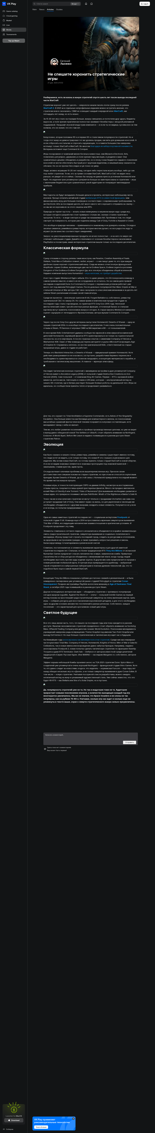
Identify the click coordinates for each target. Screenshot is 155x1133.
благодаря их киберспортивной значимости (111, 146)
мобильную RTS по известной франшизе (105, 198)
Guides (59, 9)
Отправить (129, 742)
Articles (50, 9)
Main (34, 9)
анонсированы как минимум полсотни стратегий (86, 639)
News (41, 9)
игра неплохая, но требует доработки (103, 273)
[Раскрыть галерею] (90, 132)
